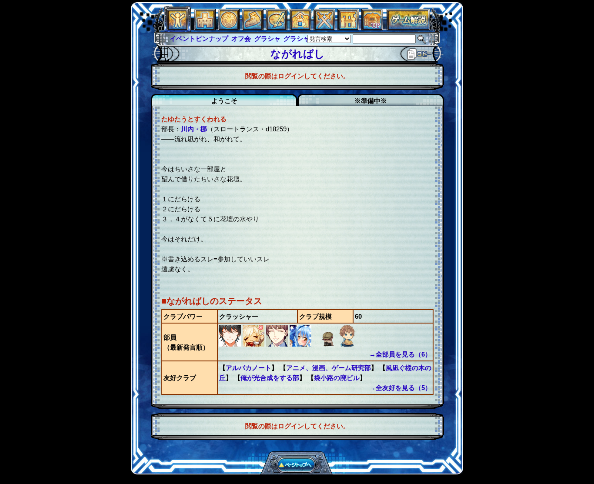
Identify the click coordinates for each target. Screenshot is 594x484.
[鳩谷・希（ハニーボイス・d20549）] (278, 344)
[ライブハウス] (324, 28)
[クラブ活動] (348, 28)
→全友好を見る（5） (400, 387)
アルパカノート (248, 367)
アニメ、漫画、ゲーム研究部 (328, 367)
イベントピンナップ (199, 38)
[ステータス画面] (177, 28)
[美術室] (276, 28)
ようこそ (224, 100)
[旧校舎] (372, 28)
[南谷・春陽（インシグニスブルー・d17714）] (301, 344)
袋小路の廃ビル (337, 377)
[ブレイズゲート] (300, 28)
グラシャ (267, 38)
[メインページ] (205, 28)
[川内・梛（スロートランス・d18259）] (231, 344)
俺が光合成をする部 (269, 377)
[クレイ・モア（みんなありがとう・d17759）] (347, 344)
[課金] (229, 28)
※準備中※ (370, 100)
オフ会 (241, 38)
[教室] (253, 28)
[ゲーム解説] (408, 28)
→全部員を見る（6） (400, 354)
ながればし (297, 54)
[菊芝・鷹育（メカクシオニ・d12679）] (325, 344)
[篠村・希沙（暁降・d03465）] (254, 344)
